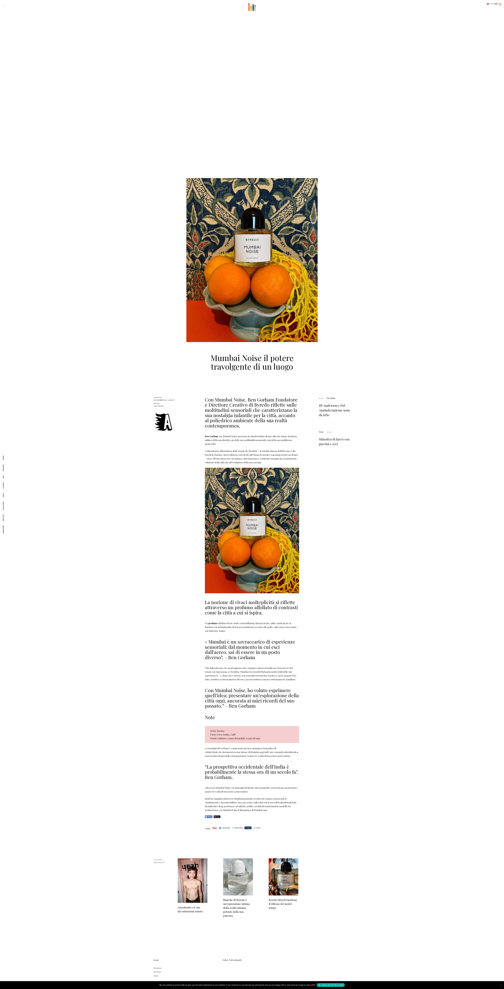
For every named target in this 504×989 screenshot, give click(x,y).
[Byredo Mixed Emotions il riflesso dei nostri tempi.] (283, 876)
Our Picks (3, 506)
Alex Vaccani (159, 406)
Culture (3, 517)
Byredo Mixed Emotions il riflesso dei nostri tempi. (283, 903)
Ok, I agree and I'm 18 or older (331, 985)
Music (3, 458)
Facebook (157, 972)
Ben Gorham (211, 436)
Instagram (157, 968)
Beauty (3, 486)
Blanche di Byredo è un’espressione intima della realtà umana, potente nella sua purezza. (236, 907)
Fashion (3, 468)
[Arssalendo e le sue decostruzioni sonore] (192, 880)
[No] (500, 985)
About (156, 976)
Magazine (3, 529)
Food (3, 495)
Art (3, 476)
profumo (212, 623)
